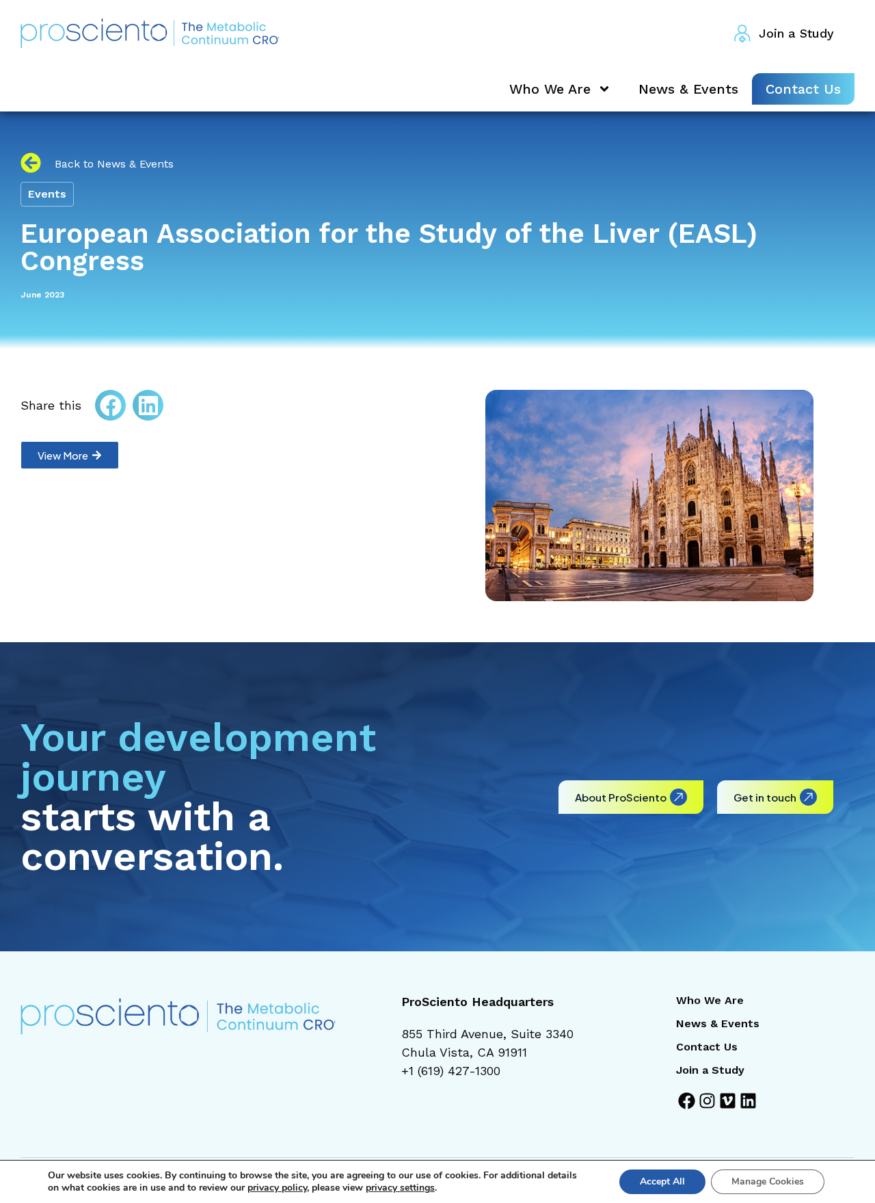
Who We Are (550, 89)
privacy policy (277, 1187)
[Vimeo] (727, 1100)
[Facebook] (686, 1100)
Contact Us (803, 89)
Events (47, 193)
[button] (110, 405)
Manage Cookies (767, 1181)
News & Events (688, 89)
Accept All (662, 1181)
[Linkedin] (748, 1100)
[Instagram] (707, 1100)
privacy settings (400, 1188)
